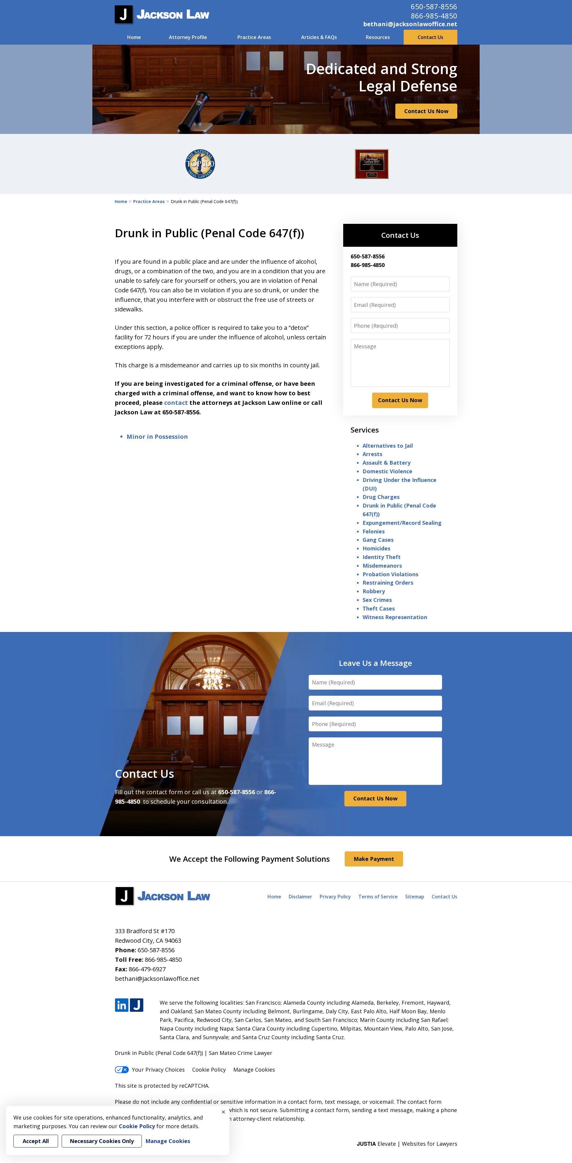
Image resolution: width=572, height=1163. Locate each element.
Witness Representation (395, 617)
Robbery (374, 591)
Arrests (372, 454)
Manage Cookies (254, 1069)
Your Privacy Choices (158, 1069)
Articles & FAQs (319, 37)
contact (176, 403)
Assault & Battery (387, 462)
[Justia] (136, 1005)
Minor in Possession (157, 437)
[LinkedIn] (121, 1005)
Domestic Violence (387, 471)
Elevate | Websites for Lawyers (407, 1143)
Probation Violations (390, 574)
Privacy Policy (335, 896)
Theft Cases (379, 608)
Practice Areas (254, 37)
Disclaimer (300, 896)
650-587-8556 (434, 6)
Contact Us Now (426, 111)
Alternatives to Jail (388, 445)
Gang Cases (378, 539)
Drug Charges (381, 496)
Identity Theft (382, 557)
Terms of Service (378, 896)
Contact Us (430, 37)
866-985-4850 (434, 16)
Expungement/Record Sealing (402, 522)
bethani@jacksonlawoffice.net (410, 24)
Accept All (36, 1141)
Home (134, 37)
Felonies (374, 531)
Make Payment (374, 858)
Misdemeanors (382, 565)
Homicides (376, 548)
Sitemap (414, 896)
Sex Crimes (377, 599)
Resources (378, 37)
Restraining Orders (388, 582)
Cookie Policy (209, 1069)
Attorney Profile (188, 37)
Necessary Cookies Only (102, 1141)
